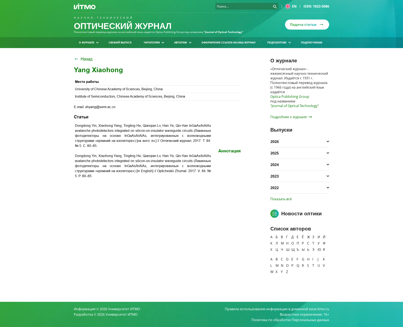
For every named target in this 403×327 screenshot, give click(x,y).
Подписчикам (311, 42)
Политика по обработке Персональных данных (290, 320)
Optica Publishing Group (289, 96)
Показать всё (281, 199)
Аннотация (229, 151)
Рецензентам (276, 42)
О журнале (86, 42)
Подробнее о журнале (288, 117)
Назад (87, 59)
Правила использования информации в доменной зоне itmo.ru (277, 309)
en (294, 6)
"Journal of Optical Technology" (294, 105)
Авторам (180, 42)
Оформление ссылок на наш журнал (228, 42)
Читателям (152, 42)
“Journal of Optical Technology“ (223, 32)
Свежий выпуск (120, 42)
